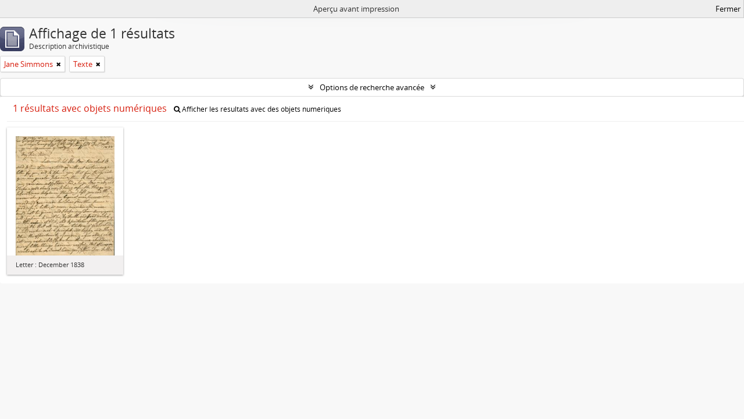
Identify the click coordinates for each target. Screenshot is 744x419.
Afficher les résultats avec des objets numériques (260, 109)
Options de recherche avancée (372, 87)
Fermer (728, 8)
